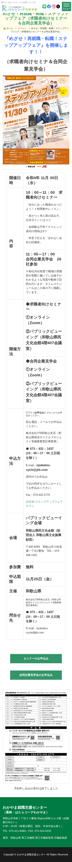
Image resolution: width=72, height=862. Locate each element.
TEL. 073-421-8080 (14, 830)
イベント (22, 28)
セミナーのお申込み (36, 658)
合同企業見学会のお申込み (36, 674)
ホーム (9, 28)
